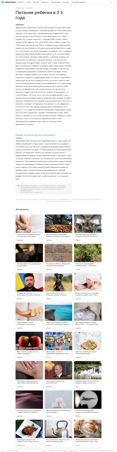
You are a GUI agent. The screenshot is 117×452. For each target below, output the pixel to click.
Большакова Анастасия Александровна (40, 135)
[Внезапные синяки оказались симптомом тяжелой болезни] (29, 375)
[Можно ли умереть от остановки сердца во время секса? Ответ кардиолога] (87, 287)
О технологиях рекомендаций (87, 450)
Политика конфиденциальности (105, 450)
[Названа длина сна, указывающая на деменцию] (29, 257)
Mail (3, 450)
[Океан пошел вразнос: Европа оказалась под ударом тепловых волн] (58, 316)
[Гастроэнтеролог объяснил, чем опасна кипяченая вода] (58, 433)
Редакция (44, 450)
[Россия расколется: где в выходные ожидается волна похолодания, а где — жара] (58, 287)
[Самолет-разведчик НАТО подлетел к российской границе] (87, 404)
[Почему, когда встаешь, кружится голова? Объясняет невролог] (29, 404)
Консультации (20, 8)
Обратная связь (74, 450)
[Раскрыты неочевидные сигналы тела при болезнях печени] (29, 228)
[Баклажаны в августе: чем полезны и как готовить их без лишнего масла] (29, 433)
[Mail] (2, 2)
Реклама (15, 450)
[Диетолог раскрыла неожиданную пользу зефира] (58, 404)
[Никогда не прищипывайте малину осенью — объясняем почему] (87, 257)
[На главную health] (10, 2)
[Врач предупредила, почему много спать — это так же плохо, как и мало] (87, 316)
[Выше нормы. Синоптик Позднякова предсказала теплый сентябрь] (58, 345)
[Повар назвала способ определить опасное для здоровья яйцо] (29, 316)
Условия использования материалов (58, 450)
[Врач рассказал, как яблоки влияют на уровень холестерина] (58, 228)
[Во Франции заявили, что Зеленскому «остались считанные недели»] (29, 287)
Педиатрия (29, 8)
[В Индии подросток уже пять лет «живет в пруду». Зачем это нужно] (87, 375)
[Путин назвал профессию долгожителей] (58, 375)
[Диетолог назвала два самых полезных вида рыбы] (87, 345)
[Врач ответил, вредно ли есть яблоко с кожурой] (29, 345)
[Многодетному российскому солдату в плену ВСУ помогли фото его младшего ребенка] (87, 228)
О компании (8, 450)
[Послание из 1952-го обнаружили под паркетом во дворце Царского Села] (58, 257)
